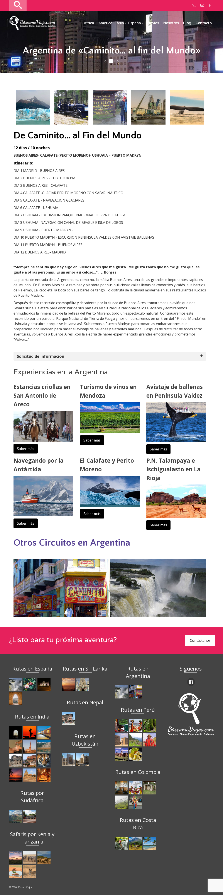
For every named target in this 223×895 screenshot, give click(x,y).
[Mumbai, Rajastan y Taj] (30, 760)
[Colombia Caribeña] (136, 802)
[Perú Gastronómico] (136, 754)
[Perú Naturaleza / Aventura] (150, 725)
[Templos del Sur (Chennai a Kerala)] (30, 775)
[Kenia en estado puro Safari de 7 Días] (30, 857)
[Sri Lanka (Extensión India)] (83, 684)
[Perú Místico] (136, 725)
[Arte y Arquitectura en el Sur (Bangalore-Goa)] (16, 760)
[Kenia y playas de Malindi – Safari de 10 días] (16, 871)
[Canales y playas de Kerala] (16, 775)
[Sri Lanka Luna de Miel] (69, 684)
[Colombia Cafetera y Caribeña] (122, 802)
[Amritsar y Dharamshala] (30, 746)
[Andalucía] (16, 698)
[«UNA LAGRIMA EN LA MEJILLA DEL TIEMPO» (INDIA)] (16, 732)
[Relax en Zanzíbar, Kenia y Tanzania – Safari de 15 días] (16, 857)
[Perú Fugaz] (136, 739)
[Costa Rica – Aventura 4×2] (105, 61)
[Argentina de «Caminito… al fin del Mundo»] (136, 691)
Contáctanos (200, 640)
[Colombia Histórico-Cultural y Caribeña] (150, 787)
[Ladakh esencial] (44, 746)
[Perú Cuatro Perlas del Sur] (122, 754)
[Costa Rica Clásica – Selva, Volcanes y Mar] (136, 843)
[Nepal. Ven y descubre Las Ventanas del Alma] (69, 718)
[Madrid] (44, 684)
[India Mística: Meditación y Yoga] (30, 732)
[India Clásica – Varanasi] (44, 775)
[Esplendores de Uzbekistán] (69, 759)
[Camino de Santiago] (16, 684)
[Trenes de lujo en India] (44, 732)
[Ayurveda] (16, 746)
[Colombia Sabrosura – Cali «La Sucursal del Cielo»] (136, 787)
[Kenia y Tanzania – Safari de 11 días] (44, 857)
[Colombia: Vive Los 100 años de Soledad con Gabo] (122, 787)
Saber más (25, 448)
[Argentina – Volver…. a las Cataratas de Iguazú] (118, 61)
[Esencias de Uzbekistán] (83, 759)
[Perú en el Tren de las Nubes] (122, 725)
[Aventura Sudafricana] (16, 816)
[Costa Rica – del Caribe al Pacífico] (150, 843)
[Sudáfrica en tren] (30, 816)
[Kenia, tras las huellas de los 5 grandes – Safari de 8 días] (30, 871)
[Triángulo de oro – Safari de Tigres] (44, 760)
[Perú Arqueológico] (122, 739)
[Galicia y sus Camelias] (30, 684)
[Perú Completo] (150, 739)
